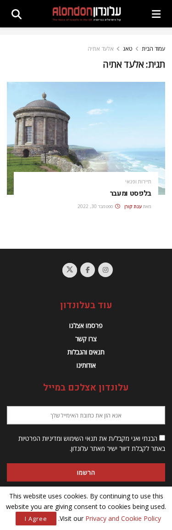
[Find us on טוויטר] (69, 270)
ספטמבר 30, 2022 (96, 206)
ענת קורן (133, 206)
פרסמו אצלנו (86, 325)
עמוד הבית (153, 49)
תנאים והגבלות (86, 352)
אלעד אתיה (101, 49)
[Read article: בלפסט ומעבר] (86, 138)
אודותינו (86, 365)
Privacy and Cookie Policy (123, 518)
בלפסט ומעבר (130, 193)
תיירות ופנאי (138, 181)
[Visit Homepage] (86, 13)
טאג (128, 49)
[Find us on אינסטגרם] (105, 269)
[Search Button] (16, 13)
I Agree (36, 518)
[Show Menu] (156, 13)
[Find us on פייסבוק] (87, 269)
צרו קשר (86, 338)
